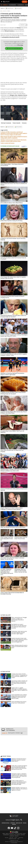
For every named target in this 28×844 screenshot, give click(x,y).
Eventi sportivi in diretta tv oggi (15, 732)
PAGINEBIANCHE (6, 834)
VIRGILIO (7, 833)
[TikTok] (15, 828)
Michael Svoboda (6, 123)
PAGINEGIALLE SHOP (18, 833)
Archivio (14, 824)
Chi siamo (6, 837)
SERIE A (8, 11)
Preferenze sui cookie (12, 838)
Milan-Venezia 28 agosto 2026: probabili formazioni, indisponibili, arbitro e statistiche (14, 137)
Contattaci (12, 822)
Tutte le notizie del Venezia (7, 143)
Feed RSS (24, 822)
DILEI (15, 834)
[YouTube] (12, 828)
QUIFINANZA (23, 834)
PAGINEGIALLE (11, 833)
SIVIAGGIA (18, 834)
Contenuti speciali (6, 822)
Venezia (24, 123)
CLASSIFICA (21, 4)
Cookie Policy (20, 837)
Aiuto (18, 838)
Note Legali (11, 837)
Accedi (24, 1)
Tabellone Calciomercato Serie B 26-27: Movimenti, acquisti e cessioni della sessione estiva (13, 140)
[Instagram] (18, 828)
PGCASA (24, 833)
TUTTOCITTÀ (11, 834)
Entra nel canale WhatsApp (15, 48)
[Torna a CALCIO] (1, 5)
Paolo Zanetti (16, 123)
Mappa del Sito (19, 822)
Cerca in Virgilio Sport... (13, 820)
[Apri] (1, 1)
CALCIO (4, 11)
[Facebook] (9, 828)
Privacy (16, 837)
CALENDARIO (12, 4)
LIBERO (3, 833)
